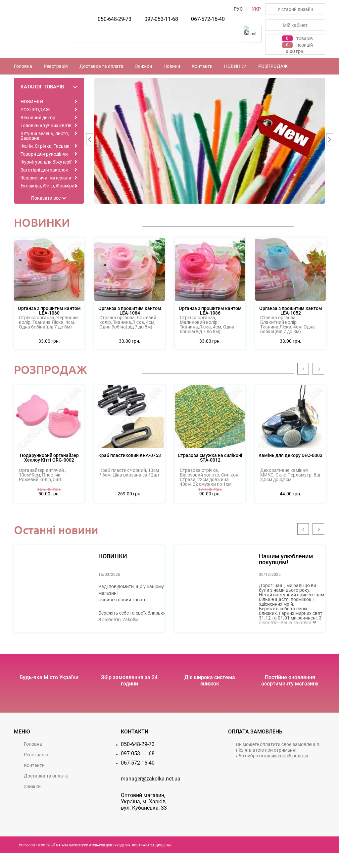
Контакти (202, 66)
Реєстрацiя (56, 66)
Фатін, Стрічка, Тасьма (45, 146)
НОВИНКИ (235, 66)
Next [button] (329, 140)
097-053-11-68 (161, 19)
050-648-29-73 (114, 19)
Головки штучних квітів (46, 125)
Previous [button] (89, 140)
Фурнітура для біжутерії (46, 162)
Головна (23, 66)
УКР (256, 9)
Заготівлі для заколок (44, 170)
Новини (172, 66)
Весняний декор (38, 117)
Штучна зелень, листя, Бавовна (45, 135)
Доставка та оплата (101, 66)
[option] (209, 141)
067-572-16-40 (208, 19)
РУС (238, 9)
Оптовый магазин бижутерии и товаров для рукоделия (85, 845)
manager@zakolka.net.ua (150, 779)
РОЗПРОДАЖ (273, 66)
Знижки (143, 66)
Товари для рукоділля (44, 154)
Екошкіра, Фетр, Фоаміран (49, 185)
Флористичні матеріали (46, 178)
